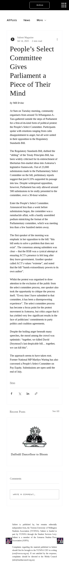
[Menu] (64, 5)
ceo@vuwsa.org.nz (20, 553)
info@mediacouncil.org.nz (23, 560)
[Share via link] (36, 393)
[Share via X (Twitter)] (19, 393)
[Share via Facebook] (11, 393)
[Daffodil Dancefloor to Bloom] (34, 433)
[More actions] (57, 39)
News (27, 20)
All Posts (12, 20)
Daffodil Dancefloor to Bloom (29, 454)
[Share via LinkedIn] (27, 393)
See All (55, 411)
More (40, 20)
